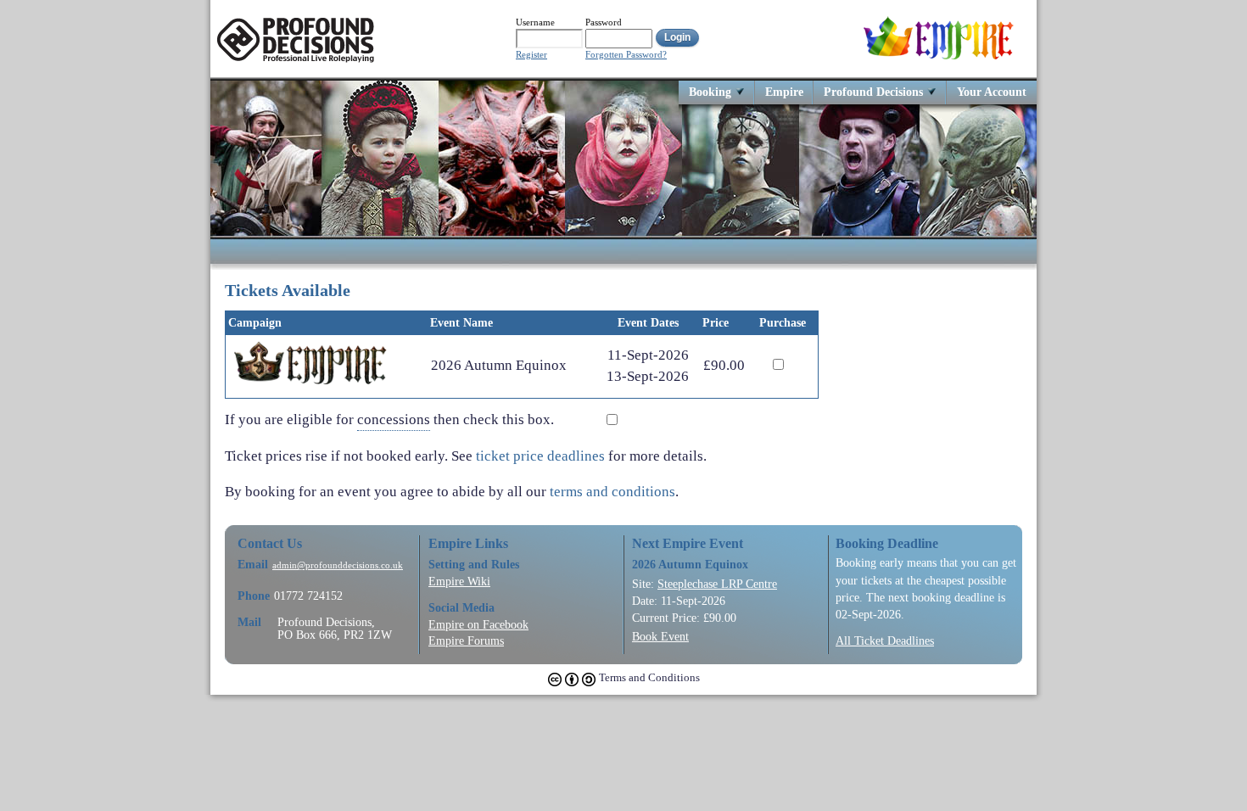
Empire (784, 91)
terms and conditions (612, 492)
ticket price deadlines (540, 456)
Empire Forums (466, 640)
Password (603, 22)
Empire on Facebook (478, 624)
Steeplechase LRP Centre (717, 583)
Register (531, 54)
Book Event (660, 636)
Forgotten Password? (626, 54)
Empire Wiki (459, 581)
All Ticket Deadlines (885, 640)
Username (535, 22)
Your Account (991, 91)
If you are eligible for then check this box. (395, 419)
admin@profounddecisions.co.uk (337, 565)
